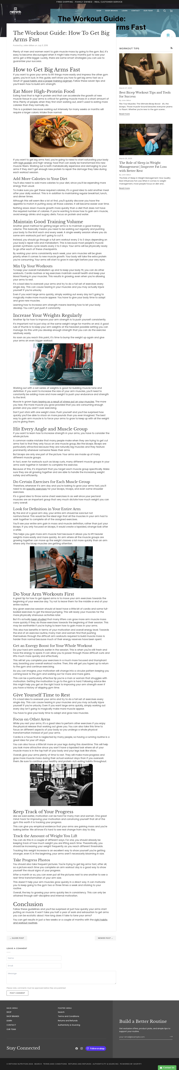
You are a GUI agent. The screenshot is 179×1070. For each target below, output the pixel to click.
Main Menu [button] (12, 1008)
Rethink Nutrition (18, 1064)
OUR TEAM (11, 1029)
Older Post (17, 938)
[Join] (170, 1037)
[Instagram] (81, 1048)
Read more (124, 114)
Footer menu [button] (65, 1008)
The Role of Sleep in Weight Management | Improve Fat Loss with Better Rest (143, 167)
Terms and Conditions (68, 1016)
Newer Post (105, 938)
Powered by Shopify (131, 1064)
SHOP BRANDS (13, 1016)
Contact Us (168, 1067)
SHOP (9, 1012)
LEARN (9, 1020)
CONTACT (11, 1025)
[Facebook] (76, 1048)
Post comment (17, 993)
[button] (99, 11)
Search (61, 1012)
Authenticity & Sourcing (69, 1025)
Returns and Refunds (68, 1020)
